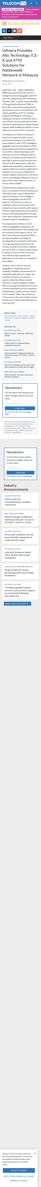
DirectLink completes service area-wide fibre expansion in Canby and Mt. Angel (19, 366)
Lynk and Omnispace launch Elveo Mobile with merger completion (18, 555)
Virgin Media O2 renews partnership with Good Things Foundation (19, 573)
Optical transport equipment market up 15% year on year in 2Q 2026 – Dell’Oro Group (20, 355)
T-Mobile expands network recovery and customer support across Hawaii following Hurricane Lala (20, 591)
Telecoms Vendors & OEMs (24, 318)
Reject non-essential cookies (19, 1176)
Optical (32, 316)
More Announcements (16, 604)
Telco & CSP (9, 318)
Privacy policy (27, 476)
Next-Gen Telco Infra (14, 350)
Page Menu (8, 38)
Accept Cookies (19, 1170)
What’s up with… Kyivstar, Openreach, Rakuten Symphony (19, 376)
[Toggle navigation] (37, 3)
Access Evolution (10, 46)
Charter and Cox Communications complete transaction (17, 344)
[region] (19, 1168)
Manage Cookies (19, 1180)
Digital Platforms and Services (19, 567)
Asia (19, 316)
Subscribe (20, 408)
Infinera (25, 316)
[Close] (34, 1153)
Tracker (7, 320)
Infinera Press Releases (16, 81)
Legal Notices (16, 432)
